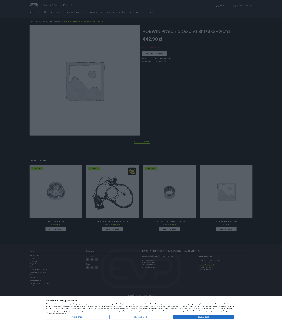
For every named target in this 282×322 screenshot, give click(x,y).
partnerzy (56, 304)
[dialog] (141, 309)
